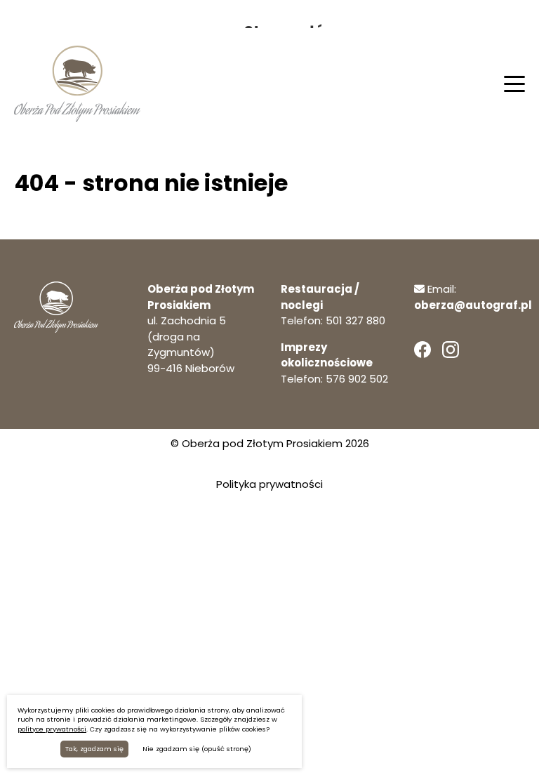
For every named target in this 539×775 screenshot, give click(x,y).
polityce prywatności (52, 729)
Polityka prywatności (269, 484)
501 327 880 (355, 320)
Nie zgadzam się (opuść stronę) (196, 748)
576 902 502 (357, 378)
